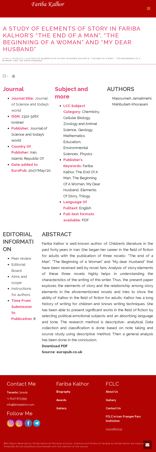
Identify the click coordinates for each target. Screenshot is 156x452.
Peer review (21, 258)
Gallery (61, 408)
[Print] (15, 76)
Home (5, 58)
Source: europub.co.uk (62, 352)
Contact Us (113, 408)
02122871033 (114, 429)
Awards (61, 400)
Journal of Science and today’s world (30, 104)
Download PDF (55, 346)
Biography (63, 391)
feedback (18, 58)
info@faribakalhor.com (20, 404)
